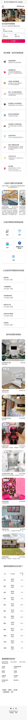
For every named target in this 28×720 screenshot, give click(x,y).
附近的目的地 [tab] (5, 662)
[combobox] (13, 31)
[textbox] (7, 36)
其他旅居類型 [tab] (13, 662)
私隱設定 (12, 712)
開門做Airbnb (20, 6)
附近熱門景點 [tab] (22, 662)
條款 (16, 712)
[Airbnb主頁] (3, 6)
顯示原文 (21, 2)
